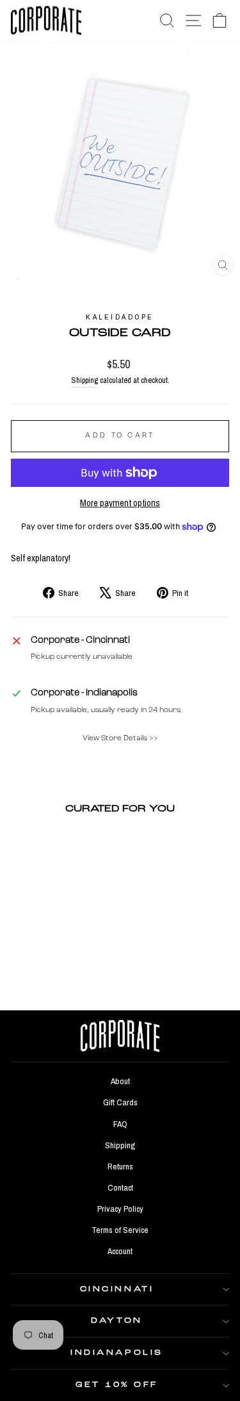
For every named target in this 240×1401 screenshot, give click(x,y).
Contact (120, 1187)
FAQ (120, 1124)
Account (120, 1251)
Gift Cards (120, 1102)
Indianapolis (116, 1353)
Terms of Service (120, 1229)
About (120, 1081)
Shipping (84, 380)
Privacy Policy (120, 1208)
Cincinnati (117, 1289)
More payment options (120, 503)
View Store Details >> (120, 738)
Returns (120, 1166)
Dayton (116, 1321)
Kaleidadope (120, 317)
